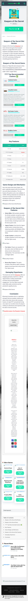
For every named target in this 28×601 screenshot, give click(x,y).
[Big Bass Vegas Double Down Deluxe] (20, 477)
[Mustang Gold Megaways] (8, 477)
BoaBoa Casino (12, 130)
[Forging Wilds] (8, 491)
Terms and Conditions (14, 590)
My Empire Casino (13, 111)
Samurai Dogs (8, 468)
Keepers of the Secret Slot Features (13, 532)
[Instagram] (12, 440)
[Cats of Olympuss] (20, 464)
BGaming (14, 23)
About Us (22, 590)
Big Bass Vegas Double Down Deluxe (20, 482)
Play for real (13, 29)
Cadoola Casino (12, 80)
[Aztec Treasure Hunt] (20, 491)
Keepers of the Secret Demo (11, 522)
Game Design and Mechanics (11, 529)
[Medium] (15, 440)
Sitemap (17, 591)
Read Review (8, 84)
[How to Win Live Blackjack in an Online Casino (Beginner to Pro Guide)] (7, 545)
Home (4, 36)
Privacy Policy (12, 591)
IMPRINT (6, 590)
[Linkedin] (15, 446)
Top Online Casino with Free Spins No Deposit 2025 (18, 565)
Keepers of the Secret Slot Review (13, 520)
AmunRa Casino (12, 90)
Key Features (8, 527)
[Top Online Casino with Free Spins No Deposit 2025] (7, 564)
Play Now (19, 84)
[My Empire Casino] (6, 111)
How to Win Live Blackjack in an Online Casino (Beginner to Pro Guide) (17, 548)
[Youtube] (15, 443)
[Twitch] (12, 446)
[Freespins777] (14, 3)
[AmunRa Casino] (5, 92)
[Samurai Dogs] (8, 464)
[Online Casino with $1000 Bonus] (7, 555)
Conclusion (7, 537)
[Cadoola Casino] (5, 82)
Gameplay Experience (10, 534)
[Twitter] (12, 443)
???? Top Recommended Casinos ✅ (13, 524)
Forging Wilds (8, 494)
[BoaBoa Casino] (6, 131)
